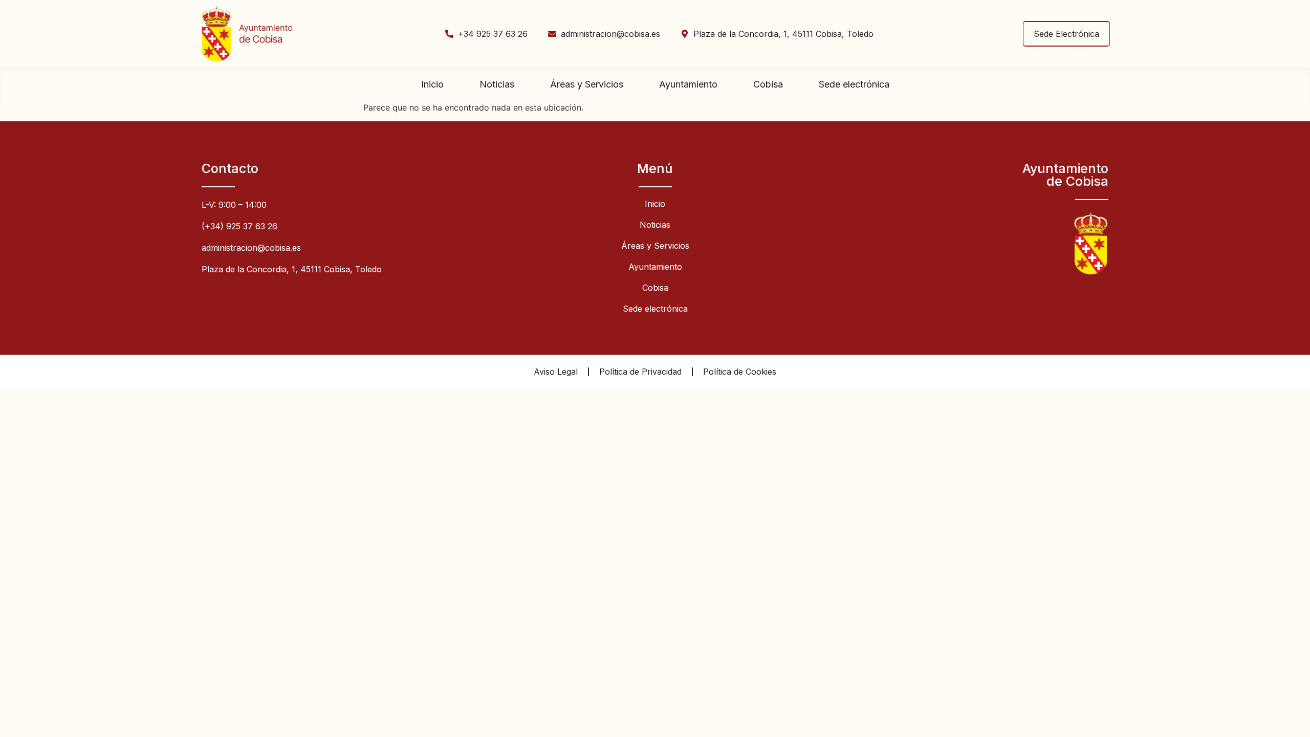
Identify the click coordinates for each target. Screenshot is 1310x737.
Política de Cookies (739, 371)
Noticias (496, 84)
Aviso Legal (556, 371)
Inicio (432, 84)
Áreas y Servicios (586, 84)
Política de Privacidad (640, 371)
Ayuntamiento (688, 84)
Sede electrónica (854, 84)
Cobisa (768, 84)
